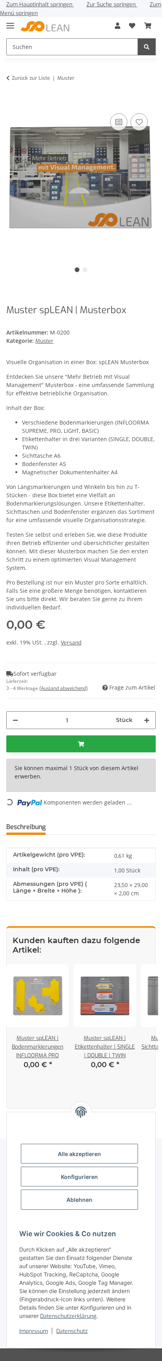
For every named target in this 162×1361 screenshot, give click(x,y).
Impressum (33, 1331)
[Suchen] (147, 46)
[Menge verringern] (15, 720)
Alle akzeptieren (79, 1153)
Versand (71, 643)
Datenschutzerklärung (68, 1316)
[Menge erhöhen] (146, 720)
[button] (117, 26)
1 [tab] (77, 269)
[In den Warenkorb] (12, 99)
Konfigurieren (79, 1176)
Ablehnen (79, 1199)
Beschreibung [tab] (26, 827)
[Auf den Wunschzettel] (139, 122)
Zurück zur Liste (31, 78)
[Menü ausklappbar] (10, 22)
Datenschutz (72, 1331)
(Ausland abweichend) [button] (63, 688)
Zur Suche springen (112, 4)
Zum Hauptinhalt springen (40, 4)
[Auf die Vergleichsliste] (118, 122)
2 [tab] (85, 269)
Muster (44, 341)
